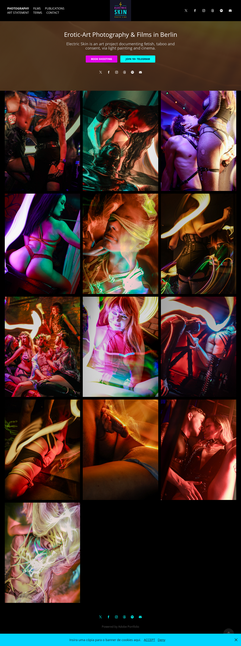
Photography (18, 8)
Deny (161, 640)
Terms (37, 13)
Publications (54, 8)
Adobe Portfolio (128, 627)
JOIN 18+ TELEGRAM (138, 59)
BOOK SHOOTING (101, 59)
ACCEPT (149, 640)
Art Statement (18, 13)
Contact (52, 13)
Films (37, 8)
